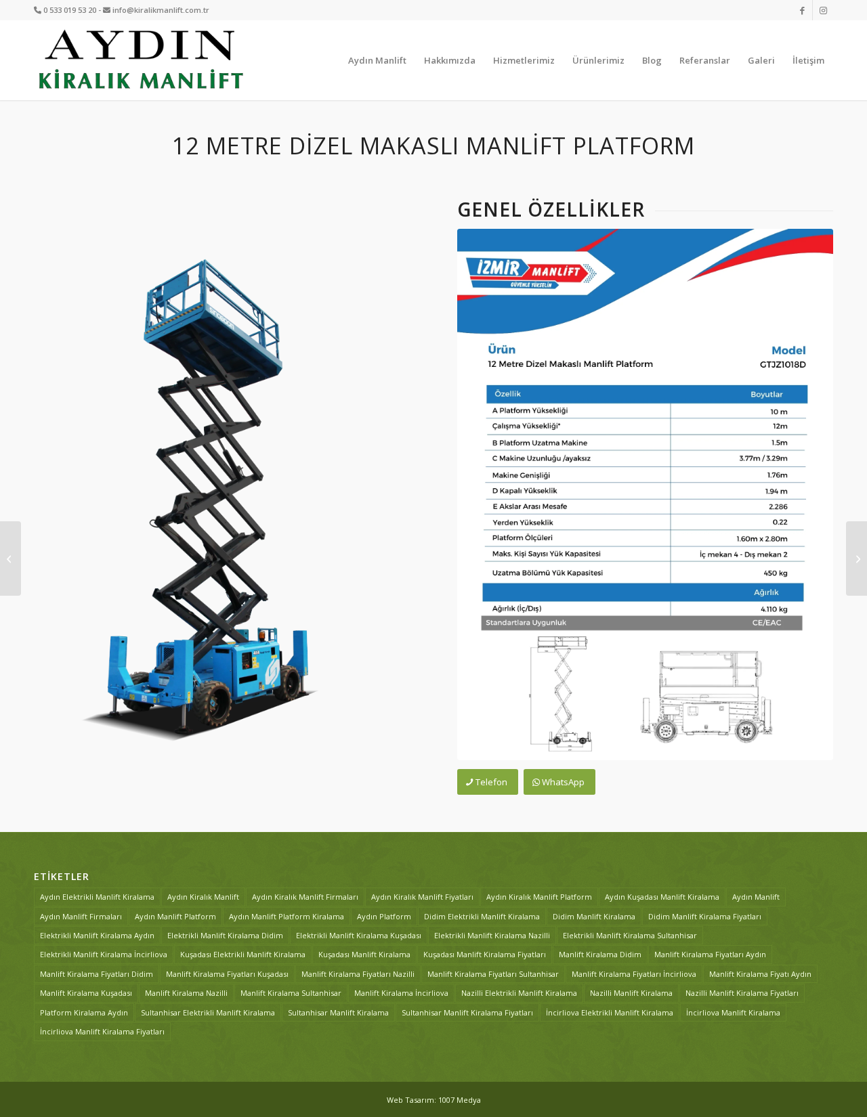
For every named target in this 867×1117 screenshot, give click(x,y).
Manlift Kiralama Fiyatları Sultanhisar (493, 974)
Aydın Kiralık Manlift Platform (539, 897)
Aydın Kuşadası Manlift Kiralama (662, 897)
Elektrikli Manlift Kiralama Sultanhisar (630, 935)
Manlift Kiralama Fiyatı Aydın (760, 974)
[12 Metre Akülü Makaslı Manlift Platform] (856, 558)
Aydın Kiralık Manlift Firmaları (305, 897)
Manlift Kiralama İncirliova (401, 993)
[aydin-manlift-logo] (140, 60)
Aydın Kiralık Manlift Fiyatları (422, 897)
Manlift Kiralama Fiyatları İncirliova (634, 974)
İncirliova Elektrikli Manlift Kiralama (609, 1012)
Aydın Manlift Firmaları (81, 916)
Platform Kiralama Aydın (84, 1012)
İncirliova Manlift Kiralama (733, 1012)
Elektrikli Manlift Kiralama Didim (225, 935)
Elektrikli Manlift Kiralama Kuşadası (358, 935)
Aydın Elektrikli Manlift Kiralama (97, 897)
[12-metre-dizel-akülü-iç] (222, 480)
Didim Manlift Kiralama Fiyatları (704, 916)
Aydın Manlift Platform (175, 916)
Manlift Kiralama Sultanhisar (290, 993)
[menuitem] (377, 60)
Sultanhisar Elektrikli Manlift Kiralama (208, 1012)
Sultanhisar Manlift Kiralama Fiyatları (467, 1012)
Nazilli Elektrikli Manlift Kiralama (519, 993)
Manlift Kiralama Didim (600, 954)
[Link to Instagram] (823, 10)
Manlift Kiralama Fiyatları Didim (96, 974)
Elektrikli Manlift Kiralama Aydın (97, 935)
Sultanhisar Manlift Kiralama (338, 1012)
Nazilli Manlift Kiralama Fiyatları (742, 993)
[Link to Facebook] (802, 10)
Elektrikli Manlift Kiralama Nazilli (492, 935)
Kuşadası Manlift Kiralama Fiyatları (484, 954)
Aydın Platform (384, 916)
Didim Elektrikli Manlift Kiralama (482, 916)
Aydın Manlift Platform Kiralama (286, 916)
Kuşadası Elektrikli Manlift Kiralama (242, 954)
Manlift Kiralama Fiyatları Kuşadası (227, 974)
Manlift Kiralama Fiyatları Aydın (710, 954)
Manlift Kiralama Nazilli (186, 993)
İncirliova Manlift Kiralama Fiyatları (102, 1031)
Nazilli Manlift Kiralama (631, 993)
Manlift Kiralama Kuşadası (86, 993)
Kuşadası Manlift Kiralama (364, 954)
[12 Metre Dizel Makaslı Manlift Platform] (645, 494)
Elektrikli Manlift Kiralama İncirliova (103, 954)
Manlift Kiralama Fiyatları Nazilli (358, 974)
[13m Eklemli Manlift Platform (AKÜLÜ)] (10, 558)
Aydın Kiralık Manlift (203, 897)
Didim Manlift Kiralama (594, 916)
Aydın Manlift (756, 897)
